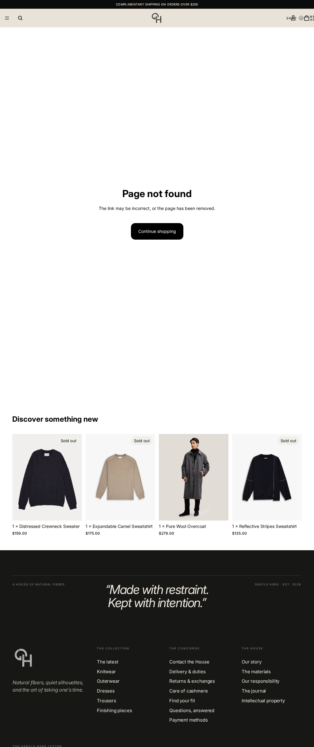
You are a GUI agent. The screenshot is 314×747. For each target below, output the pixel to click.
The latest (107, 662)
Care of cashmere (188, 691)
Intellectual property (263, 701)
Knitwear (106, 671)
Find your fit (182, 701)
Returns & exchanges (192, 681)
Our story (252, 662)
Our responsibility (260, 681)
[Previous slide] (19, 477)
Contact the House (189, 662)
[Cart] (306, 18)
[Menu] (7, 18)
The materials (256, 671)
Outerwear (108, 681)
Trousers (106, 701)
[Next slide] (75, 477)
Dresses (106, 691)
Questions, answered (191, 710)
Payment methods (188, 720)
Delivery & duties (187, 671)
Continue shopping (157, 231)
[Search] (20, 18)
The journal (254, 691)
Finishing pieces (114, 710)
